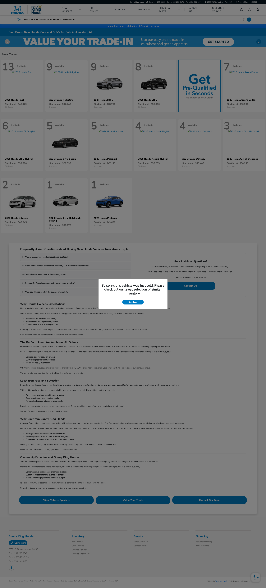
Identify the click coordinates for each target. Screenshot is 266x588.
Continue (133, 302)
